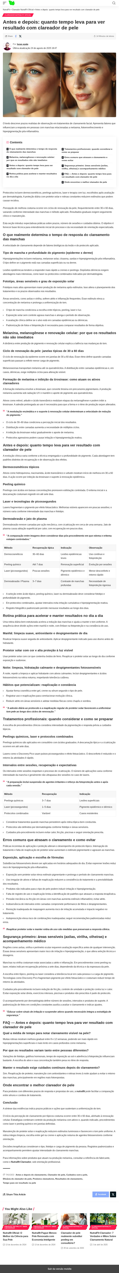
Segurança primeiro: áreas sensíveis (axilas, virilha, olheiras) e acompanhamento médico (85, 167)
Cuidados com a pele (76, 1175)
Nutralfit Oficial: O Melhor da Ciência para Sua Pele (15, 1236)
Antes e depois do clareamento (31, 1175)
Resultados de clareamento (68, 1179)
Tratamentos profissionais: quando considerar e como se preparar (87, 150)
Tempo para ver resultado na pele (19, 1183)
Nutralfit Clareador (21, 1162)
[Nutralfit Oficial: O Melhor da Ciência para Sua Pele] (16, 1221)
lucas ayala (22, 44)
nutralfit (80, 1091)
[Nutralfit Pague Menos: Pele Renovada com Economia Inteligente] (45, 1221)
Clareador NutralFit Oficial (23, 10)
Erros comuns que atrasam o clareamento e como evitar (84, 158)
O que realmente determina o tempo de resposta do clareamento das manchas (32, 150)
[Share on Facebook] (16, 36)
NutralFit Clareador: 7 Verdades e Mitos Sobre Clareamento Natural (103, 1236)
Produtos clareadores (43, 1179)
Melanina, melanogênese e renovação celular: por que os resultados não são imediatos (31, 158)
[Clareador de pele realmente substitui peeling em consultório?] (74, 1221)
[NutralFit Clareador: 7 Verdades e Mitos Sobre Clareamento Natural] (103, 1221)
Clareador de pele (56, 1175)
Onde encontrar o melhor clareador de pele (85, 182)
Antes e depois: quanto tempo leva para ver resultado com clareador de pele (30, 167)
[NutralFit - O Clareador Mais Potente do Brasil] (15, 3)
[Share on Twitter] (20, 36)
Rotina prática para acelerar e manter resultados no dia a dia (32, 175)
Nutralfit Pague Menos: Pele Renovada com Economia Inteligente (44, 1236)
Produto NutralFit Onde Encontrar (16, 1227)
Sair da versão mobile (59, 1268)
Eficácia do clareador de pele (17, 1179)
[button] (5, 3)
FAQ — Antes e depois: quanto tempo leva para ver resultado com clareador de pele (86, 175)
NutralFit (6, 10)
